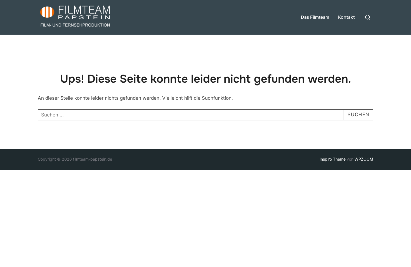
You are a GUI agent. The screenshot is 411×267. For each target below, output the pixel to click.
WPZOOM (364, 159)
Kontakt (346, 17)
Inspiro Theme (333, 159)
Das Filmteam (315, 17)
